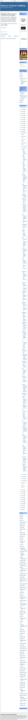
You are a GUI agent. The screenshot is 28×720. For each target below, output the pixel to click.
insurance (22, 631)
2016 (22, 127)
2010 (22, 495)
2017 (22, 125)
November (24, 136)
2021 (22, 117)
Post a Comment (4, 34)
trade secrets (22, 693)
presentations (22, 664)
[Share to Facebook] (5, 25)
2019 (22, 121)
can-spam (22, 536)
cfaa (20, 537)
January (23, 485)
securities (22, 682)
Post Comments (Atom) (11, 38)
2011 (22, 493)
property (21, 670)
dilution (21, 585)
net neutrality (22, 650)
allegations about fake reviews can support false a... (24, 316)
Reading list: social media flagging (24, 233)
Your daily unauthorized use (24, 406)
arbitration (22, 525)
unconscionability (23, 700)
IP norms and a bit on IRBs (24, 195)
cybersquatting (22, 573)
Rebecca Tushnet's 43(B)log (13, 6)
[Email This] (1, 25)
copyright (21, 563)
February (24, 482)
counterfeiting (22, 565)
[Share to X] (4, 25)
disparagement (22, 589)
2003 (22, 509)
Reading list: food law (24, 351)
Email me (21, 100)
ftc (20, 621)
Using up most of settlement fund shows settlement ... (24, 335)
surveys (21, 685)
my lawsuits (22, 646)
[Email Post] (16, 23)
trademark (22, 695)
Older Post (16, 36)
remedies (21, 674)
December (24, 132)
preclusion (22, 660)
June (23, 474)
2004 (22, 507)
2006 (22, 503)
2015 (22, 129)
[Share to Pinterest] (6, 25)
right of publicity (23, 676)
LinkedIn (21, 75)
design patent (22, 583)
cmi (20, 544)
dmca (21, 592)
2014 (22, 131)
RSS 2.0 (21, 76)
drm (20, 593)
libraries (21, 638)
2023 (22, 113)
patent (21, 653)
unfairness (22, 703)
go (20, 627)
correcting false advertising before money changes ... (24, 467)
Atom (21, 73)
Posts (22, 64)
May (23, 476)
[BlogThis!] (2, 25)
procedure (22, 668)
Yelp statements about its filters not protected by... (24, 218)
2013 (22, 489)
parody (21, 652)
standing (21, 683)
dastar (21, 577)
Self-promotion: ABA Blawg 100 (24, 371)
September (24, 142)
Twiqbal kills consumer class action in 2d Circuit (24, 357)
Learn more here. (4, 17)
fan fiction (22, 611)
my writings (22, 648)
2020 (22, 119)
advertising (22, 522)
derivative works (23, 580)
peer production (23, 657)
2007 (22, 501)
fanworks (21, 612)
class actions (22, 541)
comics (21, 546)
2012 (22, 491)
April (23, 478)
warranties (22, 705)
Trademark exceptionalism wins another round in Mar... (24, 253)
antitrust (21, 523)
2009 (22, 497)
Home (9, 36)
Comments (23, 66)
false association (23, 600)
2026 (22, 107)
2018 (22, 123)
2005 (22, 505)
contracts (21, 560)
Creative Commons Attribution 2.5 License (19, 715)
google (21, 629)
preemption (22, 662)
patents (21, 655)
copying (21, 562)
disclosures (22, 587)
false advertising (23, 597)
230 (20, 518)
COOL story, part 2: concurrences (24, 158)
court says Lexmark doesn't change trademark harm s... (24, 208)
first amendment (23, 618)
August (23, 146)
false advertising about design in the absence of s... (24, 188)
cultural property (23, 570)
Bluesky (21, 102)
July (23, 148)
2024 (22, 111)
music (21, 645)
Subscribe (23, 28)
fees (20, 616)
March (23, 480)
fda (20, 614)
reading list (22, 672)
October (23, 139)
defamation (22, 578)
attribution (22, 529)
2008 (22, 499)
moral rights (22, 643)
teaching (21, 687)
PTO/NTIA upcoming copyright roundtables (24, 429)
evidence (21, 595)
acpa (21, 520)
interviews (22, 633)
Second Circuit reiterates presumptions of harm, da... (24, 178)
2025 (22, 109)
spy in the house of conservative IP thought (24, 459)
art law (21, 527)
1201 (21, 514)
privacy (4, 27)
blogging (21, 532)
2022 (22, 115)
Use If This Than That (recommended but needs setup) (23, 81)
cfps (20, 539)
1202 (21, 516)
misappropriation (23, 640)
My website (22, 98)
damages (21, 575)
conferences (22, 551)
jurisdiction (22, 636)
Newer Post (3, 36)
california (21, 534)
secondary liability (23, 679)
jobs (20, 634)
